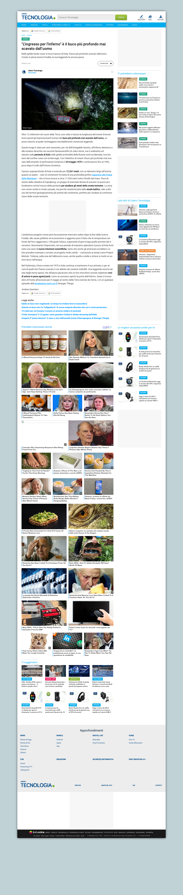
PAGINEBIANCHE (97, 832)
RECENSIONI (123, 25)
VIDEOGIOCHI (74, 679)
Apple (59, 743)
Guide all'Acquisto (135, 743)
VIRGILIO (54, 832)
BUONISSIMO (140, 832)
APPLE (45, 25)
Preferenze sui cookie (73, 836)
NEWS (24, 25)
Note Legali (45, 836)
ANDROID (34, 25)
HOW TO (78, 25)
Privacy (52, 836)
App (58, 746)
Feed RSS (78, 785)
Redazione (61, 759)
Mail (150, 20)
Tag (134, 785)
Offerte (23, 753)
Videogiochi (24, 770)
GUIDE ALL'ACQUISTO (93, 25)
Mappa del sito (106, 785)
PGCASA (88, 832)
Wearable (96, 740)
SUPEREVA (149, 832)
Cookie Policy (60, 836)
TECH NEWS (27, 679)
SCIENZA (29, 35)
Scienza (23, 749)
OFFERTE (110, 25)
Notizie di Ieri (25, 743)
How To (132, 740)
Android (60, 740)
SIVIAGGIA (121, 832)
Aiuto (82, 836)
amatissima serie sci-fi (45, 283)
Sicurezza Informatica (103, 759)
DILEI (115, 832)
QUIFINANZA (130, 832)
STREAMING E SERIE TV (61, 25)
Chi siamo (36, 836)
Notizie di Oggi (25, 740)
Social (22, 763)
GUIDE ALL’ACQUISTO (147, 251)
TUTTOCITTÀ (108, 832)
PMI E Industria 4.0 (137, 759)
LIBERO (47, 832)
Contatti (158, 785)
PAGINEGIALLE (63, 832)
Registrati (141, 20)
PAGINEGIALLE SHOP (76, 832)
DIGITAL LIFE (50, 679)
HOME (23, 35)
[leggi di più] (112, 72)
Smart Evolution (99, 743)
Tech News (24, 746)
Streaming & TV (26, 767)
